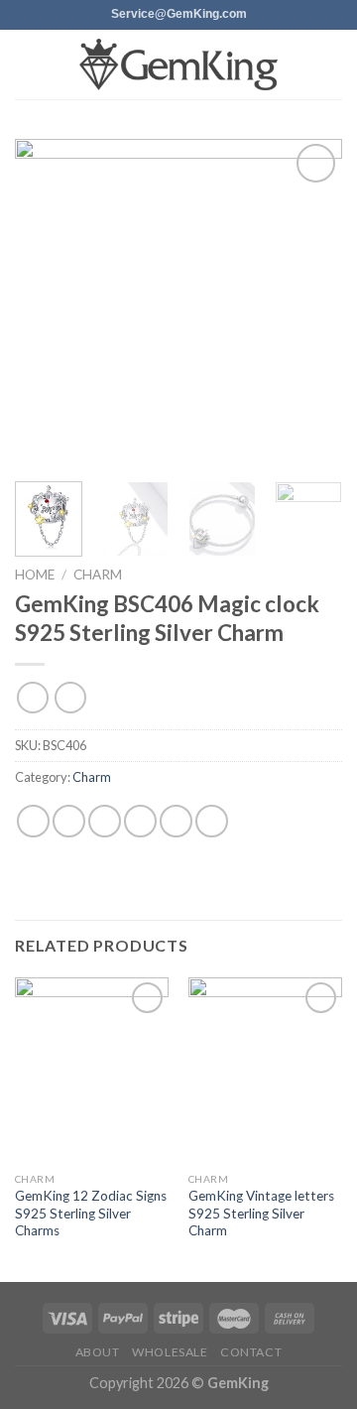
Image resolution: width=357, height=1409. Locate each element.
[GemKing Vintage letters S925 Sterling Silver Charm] (265, 1069)
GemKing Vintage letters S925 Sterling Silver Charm (261, 1213)
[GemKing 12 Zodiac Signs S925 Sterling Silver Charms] (92, 1069)
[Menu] (27, 64)
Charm (97, 574)
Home (35, 574)
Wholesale (170, 1352)
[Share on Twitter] (104, 821)
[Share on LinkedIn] (211, 821)
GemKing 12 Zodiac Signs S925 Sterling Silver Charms (91, 1213)
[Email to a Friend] (140, 821)
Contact (251, 1352)
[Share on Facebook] (69, 821)
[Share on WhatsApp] (33, 821)
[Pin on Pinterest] (176, 821)
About (97, 1352)
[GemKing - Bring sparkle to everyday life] (178, 65)
